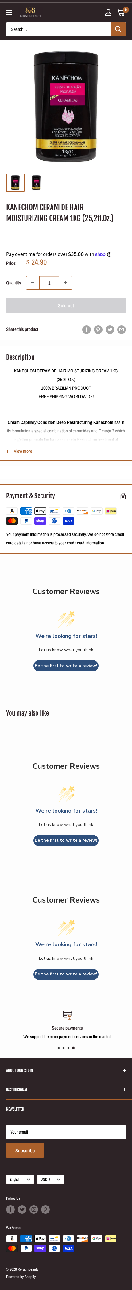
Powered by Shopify (21, 1276)
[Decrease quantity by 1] (32, 282)
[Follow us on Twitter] (22, 1209)
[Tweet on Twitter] (110, 329)
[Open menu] (9, 12)
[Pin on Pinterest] (98, 329)
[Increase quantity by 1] (65, 282)
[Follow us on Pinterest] (45, 1209)
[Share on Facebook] (86, 329)
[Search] (118, 29)
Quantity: (14, 282)
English (15, 1179)
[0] (121, 12)
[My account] (108, 12)
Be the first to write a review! (66, 666)
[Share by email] (121, 329)
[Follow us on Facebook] (10, 1209)
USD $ (45, 1179)
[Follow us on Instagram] (33, 1209)
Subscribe (25, 1150)
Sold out (66, 305)
